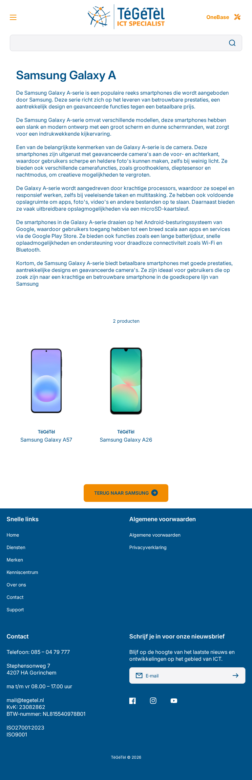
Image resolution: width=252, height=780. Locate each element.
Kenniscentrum (22, 572)
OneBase (217, 17)
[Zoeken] (234, 43)
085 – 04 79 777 (50, 652)
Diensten (16, 547)
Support (15, 609)
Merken (15, 559)
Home (13, 535)
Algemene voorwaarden (154, 535)
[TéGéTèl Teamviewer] (237, 17)
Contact (15, 597)
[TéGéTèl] (126, 17)
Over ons (16, 584)
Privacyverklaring (148, 547)
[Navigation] (13, 17)
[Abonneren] (237, 675)
